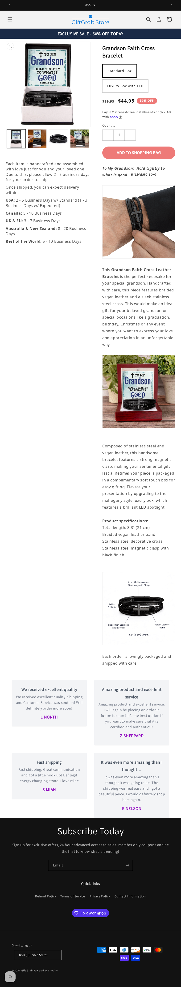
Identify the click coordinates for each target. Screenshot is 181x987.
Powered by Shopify (45, 970)
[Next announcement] (172, 5)
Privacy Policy (100, 896)
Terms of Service (72, 896)
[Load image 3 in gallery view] (58, 138)
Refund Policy (45, 896)
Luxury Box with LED (125, 86)
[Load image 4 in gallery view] (79, 138)
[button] (10, 19)
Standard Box (120, 71)
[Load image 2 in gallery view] (37, 138)
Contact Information (130, 896)
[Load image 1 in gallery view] (16, 138)
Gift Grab (27, 970)
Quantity (108, 125)
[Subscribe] (127, 865)
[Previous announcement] (9, 5)
